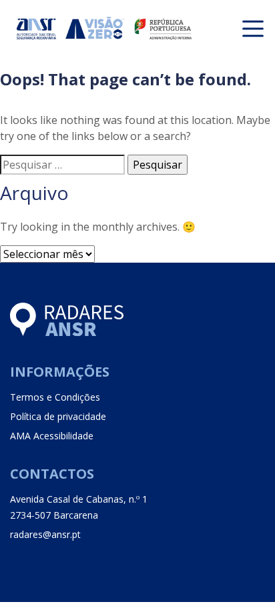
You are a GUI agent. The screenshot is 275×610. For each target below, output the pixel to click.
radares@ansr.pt (45, 534)
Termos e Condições (55, 397)
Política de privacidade (58, 416)
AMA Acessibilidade (51, 435)
